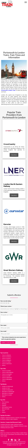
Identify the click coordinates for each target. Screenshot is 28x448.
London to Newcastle (7, 390)
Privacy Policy (15, 433)
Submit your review (7, 342)
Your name (3, 325)
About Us (2, 433)
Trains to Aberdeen (7, 377)
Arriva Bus (23, 417)
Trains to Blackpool (7, 379)
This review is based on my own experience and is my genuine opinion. (13, 338)
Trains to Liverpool (7, 374)
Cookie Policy (23, 433)
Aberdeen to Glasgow (7, 393)
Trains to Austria (6, 358)
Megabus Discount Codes (20, 426)
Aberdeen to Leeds (7, 395)
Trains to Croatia (6, 362)
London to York (6, 388)
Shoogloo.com (21, 443)
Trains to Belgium (6, 360)
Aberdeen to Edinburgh (8, 391)
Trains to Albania (6, 355)
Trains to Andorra (6, 357)
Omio (3, 410)
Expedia (4, 405)
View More (14, 155)
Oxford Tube (9, 419)
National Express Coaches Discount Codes (11, 425)
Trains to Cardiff (6, 376)
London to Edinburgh (7, 386)
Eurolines (2, 419)
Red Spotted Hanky (7, 407)
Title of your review (5, 306)
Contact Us (9, 433)
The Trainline (5, 402)
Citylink (15, 419)
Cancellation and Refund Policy (16, 434)
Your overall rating (5, 301)
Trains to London (6, 370)
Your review (3, 312)
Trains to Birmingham (7, 372)
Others (4, 365)
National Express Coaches (12, 417)
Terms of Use (3, 434)
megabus (2, 417)
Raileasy (4, 403)
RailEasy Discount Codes (7, 427)
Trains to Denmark (7, 363)
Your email (3, 331)
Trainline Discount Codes (6, 424)
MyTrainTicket (5, 409)
